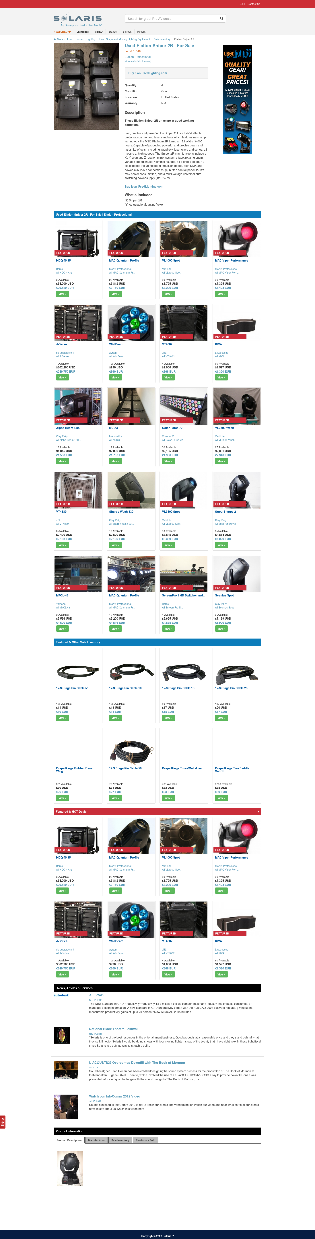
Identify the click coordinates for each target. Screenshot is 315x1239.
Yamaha (61, 604)
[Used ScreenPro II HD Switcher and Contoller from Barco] (183, 579)
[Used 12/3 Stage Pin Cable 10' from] (131, 672)
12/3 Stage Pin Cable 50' (125, 768)
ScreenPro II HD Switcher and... (183, 595)
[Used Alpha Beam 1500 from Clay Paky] (78, 411)
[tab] (69, 1140)
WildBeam (116, 344)
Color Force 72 (172, 428)
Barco (59, 269)
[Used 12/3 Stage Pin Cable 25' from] (236, 672)
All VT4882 (168, 356)
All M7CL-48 (63, 607)
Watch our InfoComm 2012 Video (114, 1096)
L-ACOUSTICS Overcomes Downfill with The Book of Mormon (137, 1062)
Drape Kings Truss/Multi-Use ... (183, 768)
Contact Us (254, 4)
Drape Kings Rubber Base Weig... (74, 769)
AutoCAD (96, 995)
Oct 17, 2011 (95, 1067)
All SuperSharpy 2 (225, 523)
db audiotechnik (65, 352)
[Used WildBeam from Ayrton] (131, 328)
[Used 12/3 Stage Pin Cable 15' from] (183, 672)
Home (79, 39)
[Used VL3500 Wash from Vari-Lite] (236, 411)
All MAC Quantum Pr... (122, 272)
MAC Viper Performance (231, 260)
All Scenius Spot (224, 607)
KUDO (113, 428)
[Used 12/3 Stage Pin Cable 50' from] (131, 752)
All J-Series (62, 356)
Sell (242, 4)
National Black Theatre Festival (113, 1028)
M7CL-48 (62, 595)
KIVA (218, 344)
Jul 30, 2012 (95, 1101)
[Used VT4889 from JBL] (78, 495)
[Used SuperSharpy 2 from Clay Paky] (236, 495)
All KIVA (219, 356)
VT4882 (167, 344)
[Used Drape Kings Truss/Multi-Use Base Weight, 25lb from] (183, 752)
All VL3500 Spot (171, 523)
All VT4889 (62, 523)
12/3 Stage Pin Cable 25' (231, 688)
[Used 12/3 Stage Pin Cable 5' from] (78, 672)
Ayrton (113, 352)
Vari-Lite (167, 269)
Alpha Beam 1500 (68, 428)
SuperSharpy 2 (225, 511)
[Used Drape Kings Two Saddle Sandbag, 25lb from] (236, 752)
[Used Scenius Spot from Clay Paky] (236, 579)
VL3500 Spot (171, 511)
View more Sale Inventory (138, 61)
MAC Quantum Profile (124, 260)
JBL (164, 352)
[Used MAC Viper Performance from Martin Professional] (236, 244)
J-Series (61, 344)
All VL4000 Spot (171, 272)
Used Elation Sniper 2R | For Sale (159, 45)
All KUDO (114, 440)
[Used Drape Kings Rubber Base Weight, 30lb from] (78, 752)
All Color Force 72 (172, 440)
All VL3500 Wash (225, 440)
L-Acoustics (221, 352)
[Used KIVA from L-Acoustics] (236, 328)
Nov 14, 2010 (95, 1033)
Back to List (64, 39)
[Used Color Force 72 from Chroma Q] (183, 411)
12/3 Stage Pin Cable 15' (178, 688)
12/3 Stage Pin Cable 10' (125, 688)
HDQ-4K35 (63, 260)
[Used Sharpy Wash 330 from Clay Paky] (131, 495)
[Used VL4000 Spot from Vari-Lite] (183, 244)
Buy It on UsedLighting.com (147, 73)
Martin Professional (120, 269)
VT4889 (61, 511)
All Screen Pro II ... (173, 607)
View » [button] (63, 294)
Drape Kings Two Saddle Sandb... (232, 769)
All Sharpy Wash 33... (121, 523)
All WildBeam (116, 356)
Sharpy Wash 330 (121, 511)
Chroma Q (168, 436)
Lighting (91, 39)
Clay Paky (62, 436)
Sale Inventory (162, 39)
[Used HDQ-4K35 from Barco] (78, 244)
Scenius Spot (224, 595)
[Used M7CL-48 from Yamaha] (78, 579)
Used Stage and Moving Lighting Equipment (124, 39)
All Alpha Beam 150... (68, 440)
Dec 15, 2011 (95, 1000)
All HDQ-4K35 (64, 272)
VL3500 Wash (224, 428)
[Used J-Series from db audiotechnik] (78, 328)
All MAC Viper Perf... (227, 272)
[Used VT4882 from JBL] (183, 328)
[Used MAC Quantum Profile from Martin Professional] (131, 244)
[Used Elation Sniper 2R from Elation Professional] (86, 128)
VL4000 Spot (171, 260)
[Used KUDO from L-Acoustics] (131, 411)
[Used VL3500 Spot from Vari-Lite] (183, 495)
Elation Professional (138, 57)
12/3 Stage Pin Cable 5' (72, 688)
